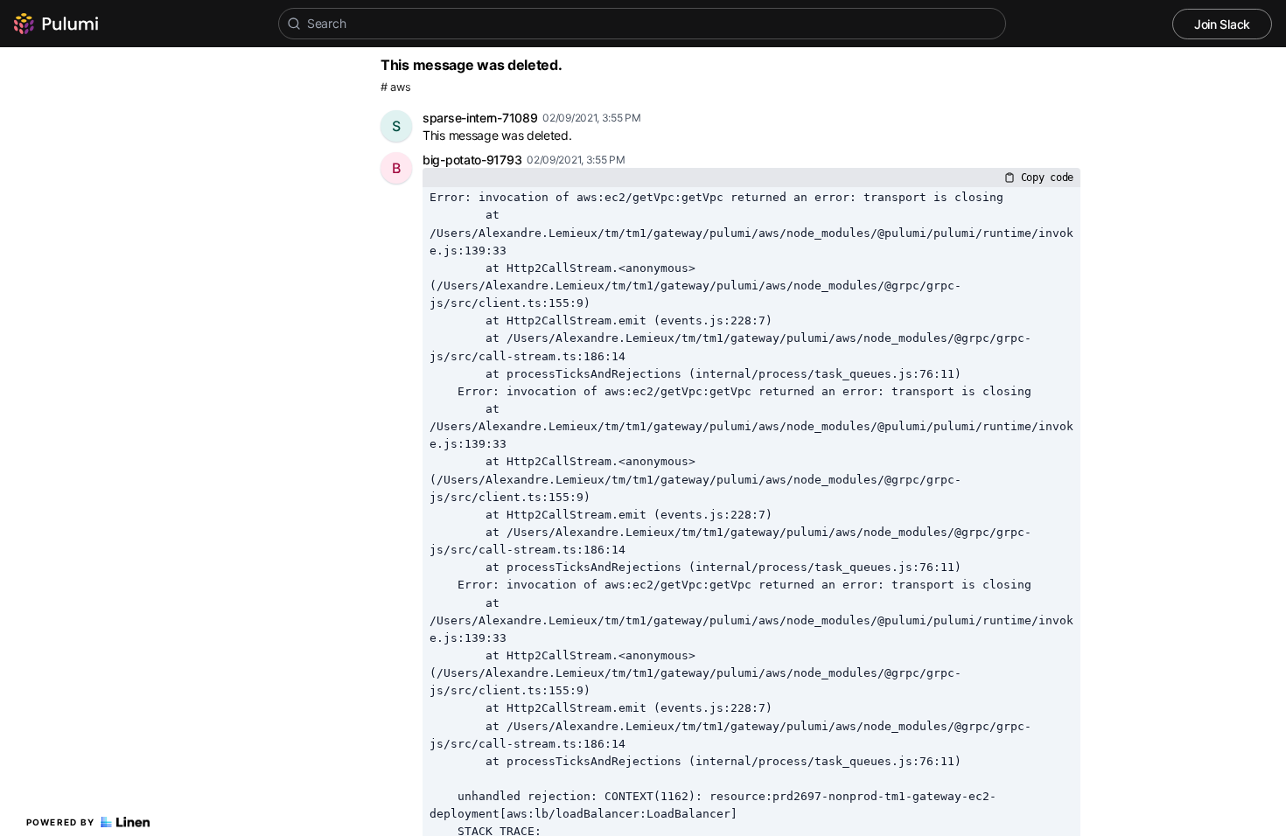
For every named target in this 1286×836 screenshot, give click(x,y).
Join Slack (1222, 24)
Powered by (60, 822)
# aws (396, 87)
